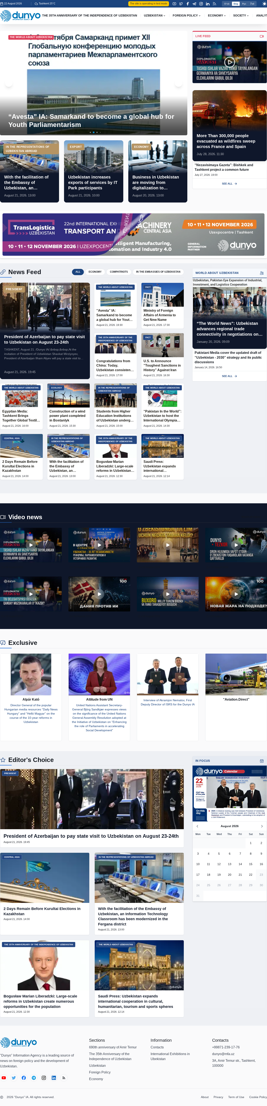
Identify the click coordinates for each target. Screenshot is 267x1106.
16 (261, 864)
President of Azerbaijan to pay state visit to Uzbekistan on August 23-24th (91, 836)
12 (219, 864)
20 (229, 874)
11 (208, 864)
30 (261, 885)
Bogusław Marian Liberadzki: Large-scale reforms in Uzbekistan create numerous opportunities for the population (40, 1001)
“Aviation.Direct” (236, 699)
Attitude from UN (99, 699)
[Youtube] (174, 4)
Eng (236, 4)
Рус (244, 4)
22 (250, 874)
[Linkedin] (208, 4)
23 (261, 874)
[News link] (29, 171)
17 (198, 874)
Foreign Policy (100, 1072)
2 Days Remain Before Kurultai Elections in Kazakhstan (42, 911)
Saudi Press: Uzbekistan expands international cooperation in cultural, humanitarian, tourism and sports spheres (135, 1001)
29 (250, 885)
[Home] (20, 16)
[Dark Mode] (264, 3)
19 (219, 874)
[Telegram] (194, 4)
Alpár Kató (31, 699)
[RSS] (214, 4)
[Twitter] (181, 4)
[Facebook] (188, 4)
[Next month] (262, 826)
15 (250, 864)
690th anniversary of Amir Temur (113, 1047)
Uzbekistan (97, 1065)
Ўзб (252, 4)
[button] (90, 132)
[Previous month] (197, 826)
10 (198, 864)
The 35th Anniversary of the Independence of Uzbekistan (110, 1056)
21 (240, 874)
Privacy (218, 1097)
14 (240, 864)
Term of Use (236, 1097)
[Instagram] (201, 4)
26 (219, 885)
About (205, 1097)
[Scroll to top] (257, 1096)
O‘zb (226, 4)
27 (229, 885)
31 (198, 895)
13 (229, 864)
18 (208, 874)
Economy (96, 1079)
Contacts (157, 1047)
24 (198, 885)
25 (208, 885)
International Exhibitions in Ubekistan (170, 1056)
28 (240, 885)
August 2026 (230, 826)
